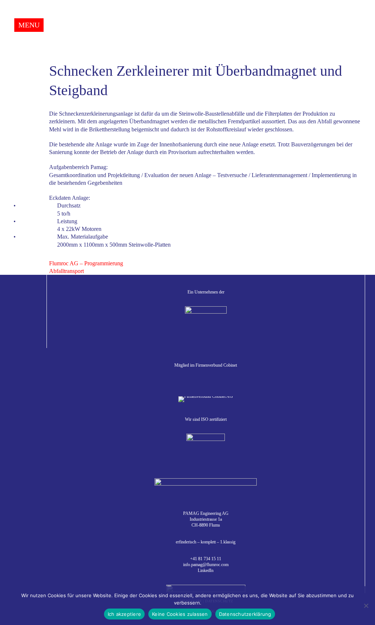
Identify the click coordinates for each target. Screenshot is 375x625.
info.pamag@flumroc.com (206, 564)
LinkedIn (206, 570)
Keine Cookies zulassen (180, 614)
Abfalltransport (66, 271)
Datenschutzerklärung (245, 614)
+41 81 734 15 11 (205, 558)
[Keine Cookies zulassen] (366, 605)
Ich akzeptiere (124, 614)
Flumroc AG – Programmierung (86, 263)
